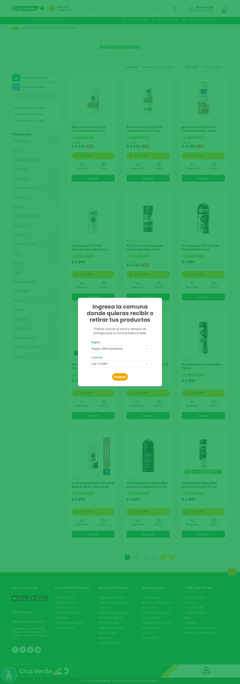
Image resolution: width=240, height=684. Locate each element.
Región (95, 342)
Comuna (96, 357)
